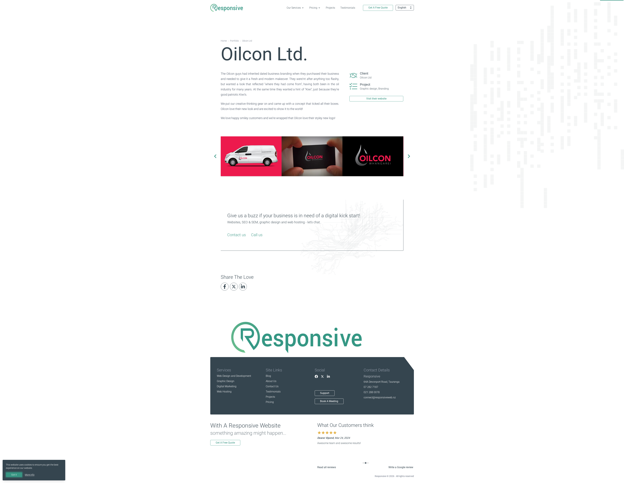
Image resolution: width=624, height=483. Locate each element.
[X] (322, 376)
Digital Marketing (226, 386)
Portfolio (234, 40)
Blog (268, 375)
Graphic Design (225, 381)
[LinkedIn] (328, 376)
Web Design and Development (234, 375)
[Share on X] (234, 287)
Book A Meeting (329, 401)
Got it (14, 474)
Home (224, 40)
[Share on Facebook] (225, 287)
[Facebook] (316, 376)
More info (29, 474)
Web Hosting (224, 391)
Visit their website (376, 98)
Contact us (236, 235)
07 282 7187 (371, 387)
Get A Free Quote (378, 7)
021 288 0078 (372, 392)
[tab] (363, 463)
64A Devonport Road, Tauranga (382, 381)
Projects (330, 7)
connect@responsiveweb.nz (380, 397)
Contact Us (272, 386)
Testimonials (347, 7)
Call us (256, 235)
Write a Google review (400, 467)
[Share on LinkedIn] (243, 287)
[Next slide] (408, 156)
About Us (271, 381)
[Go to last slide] (215, 156)
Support (324, 393)
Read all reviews (326, 467)
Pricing (270, 402)
